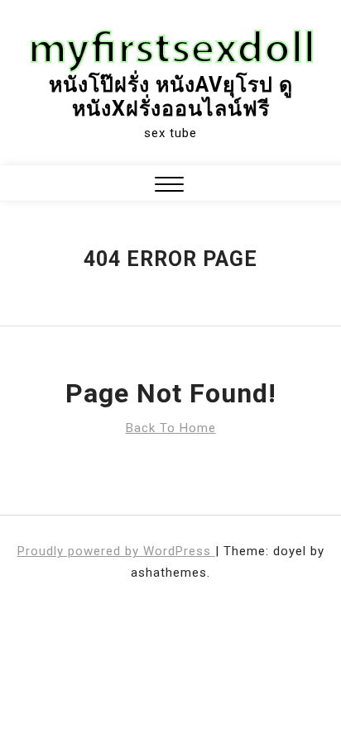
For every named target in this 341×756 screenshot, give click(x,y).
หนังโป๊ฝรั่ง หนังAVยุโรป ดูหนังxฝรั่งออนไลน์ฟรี (171, 97)
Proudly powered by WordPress (116, 551)
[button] (169, 186)
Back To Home (171, 428)
